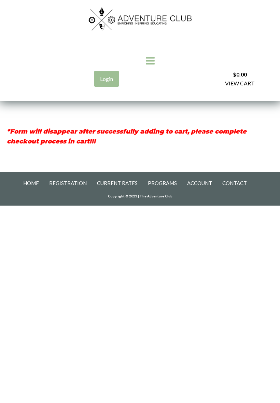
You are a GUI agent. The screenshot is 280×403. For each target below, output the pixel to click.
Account (199, 183)
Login (106, 78)
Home (31, 183)
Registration (68, 183)
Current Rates (117, 183)
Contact (234, 183)
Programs (162, 183)
